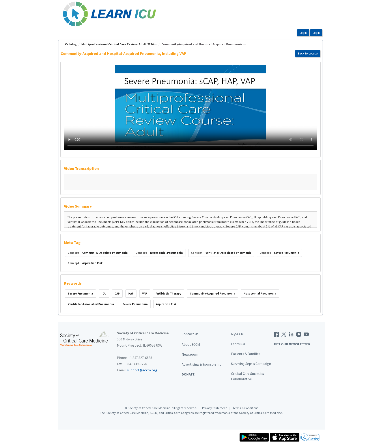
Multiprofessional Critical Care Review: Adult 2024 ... (119, 44)
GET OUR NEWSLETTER (292, 344)
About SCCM (191, 344)
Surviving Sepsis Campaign (251, 363)
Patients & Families (245, 353)
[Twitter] (283, 334)
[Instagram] (298, 334)
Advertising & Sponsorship (201, 364)
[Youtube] (306, 334)
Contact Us (190, 334)
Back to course (308, 53)
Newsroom (190, 354)
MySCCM (237, 334)
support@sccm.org (142, 370)
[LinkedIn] (291, 334)
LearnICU (238, 344)
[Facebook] (276, 334)
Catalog (71, 44)
